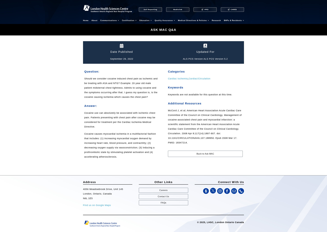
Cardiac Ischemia (178, 78)
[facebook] (227, 191)
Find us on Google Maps (97, 205)
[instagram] (220, 191)
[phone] (241, 191)
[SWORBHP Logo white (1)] (107, 4)
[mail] (234, 191)
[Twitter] (213, 191)
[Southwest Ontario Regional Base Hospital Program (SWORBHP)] (102, 220)
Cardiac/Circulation (199, 78)
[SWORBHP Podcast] (206, 191)
